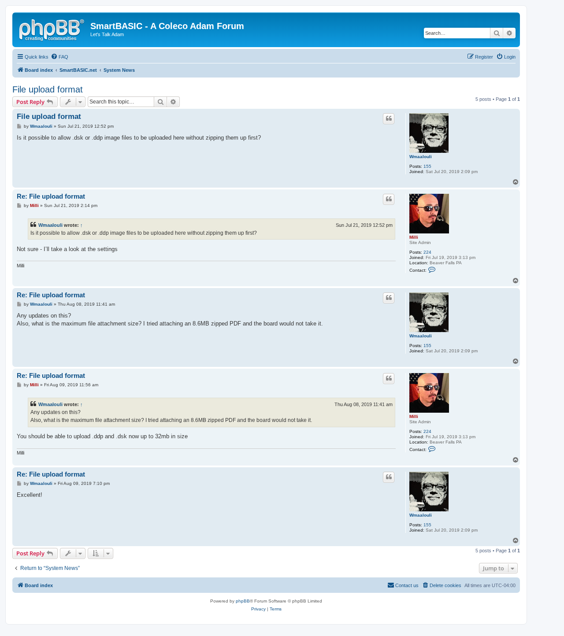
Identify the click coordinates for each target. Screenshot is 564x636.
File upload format (47, 89)
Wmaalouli (420, 156)
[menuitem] (59, 57)
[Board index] (52, 29)
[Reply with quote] (388, 118)
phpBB (243, 601)
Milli (413, 237)
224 (427, 252)
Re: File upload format (51, 196)
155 (427, 166)
